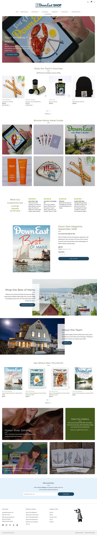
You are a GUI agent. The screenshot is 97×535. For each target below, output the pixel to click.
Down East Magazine (31, 512)
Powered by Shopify (79, 532)
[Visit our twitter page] (17, 525)
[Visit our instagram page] (6, 525)
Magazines (54, 11)
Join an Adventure (48, 46)
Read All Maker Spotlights (79, 429)
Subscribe (66, 494)
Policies (52, 522)
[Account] (88, 2)
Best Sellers (24, 11)
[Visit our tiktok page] (13, 525)
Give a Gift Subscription (32, 517)
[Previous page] (2, 87)
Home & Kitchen (76, 11)
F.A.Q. (51, 519)
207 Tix (28, 524)
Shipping (60, 249)
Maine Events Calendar (32, 522)
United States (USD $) (8, 532)
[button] (48, 61)
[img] (15, 209)
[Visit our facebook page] (3, 525)
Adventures (34, 11)
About (51, 514)
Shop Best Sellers (27, 305)
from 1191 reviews (15, 211)
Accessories (48, 14)
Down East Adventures (32, 519)
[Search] (94, 2)
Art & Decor (64, 11)
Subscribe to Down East (32, 514)
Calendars (45, 11)
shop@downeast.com (7, 512)
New (17, 11)
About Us (67, 343)
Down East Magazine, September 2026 (70, 227)
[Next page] (95, 87)
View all (47, 113)
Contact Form (53, 517)
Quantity (61, 252)
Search (51, 512)
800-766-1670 (6, 514)
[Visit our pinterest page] (10, 525)
